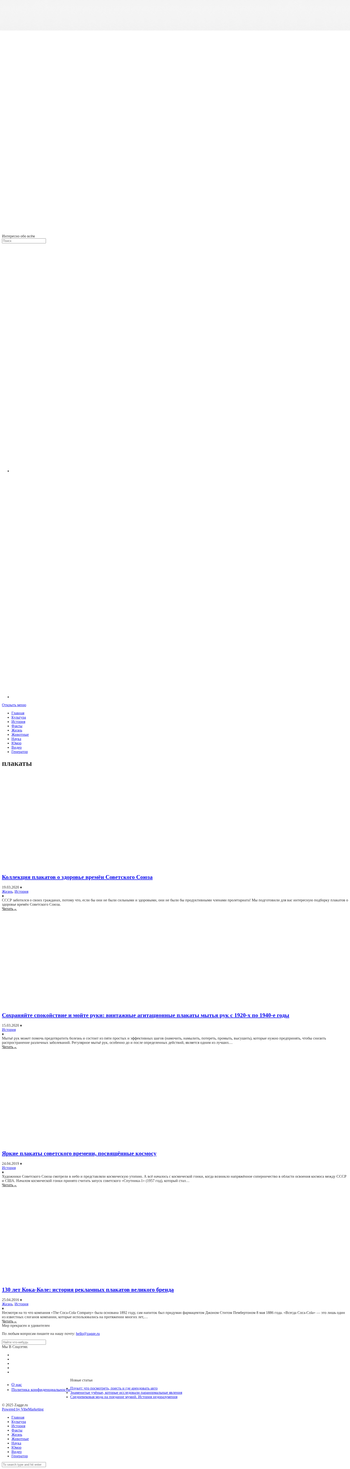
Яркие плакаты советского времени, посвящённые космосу (79, 1153)
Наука (16, 739)
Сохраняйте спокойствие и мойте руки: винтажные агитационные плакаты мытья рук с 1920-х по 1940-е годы (145, 1015)
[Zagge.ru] (175, 232)
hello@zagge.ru (88, 1334)
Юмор (16, 743)
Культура (18, 717)
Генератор (19, 752)
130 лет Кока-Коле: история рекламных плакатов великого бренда (88, 1289)
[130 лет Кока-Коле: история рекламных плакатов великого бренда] (175, 1234)
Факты (16, 726)
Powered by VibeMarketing (23, 1409)
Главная (17, 713)
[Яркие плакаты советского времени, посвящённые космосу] (175, 1097)
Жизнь (16, 730)
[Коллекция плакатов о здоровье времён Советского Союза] (175, 821)
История (18, 722)
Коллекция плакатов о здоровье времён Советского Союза (77, 877)
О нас (16, 1384)
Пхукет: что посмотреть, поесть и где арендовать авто (114, 1388)
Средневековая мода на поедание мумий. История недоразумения (123, 1397)
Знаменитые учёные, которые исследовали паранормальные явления (126, 1393)
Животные (20, 734)
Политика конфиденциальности (40, 1389)
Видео (16, 747)
